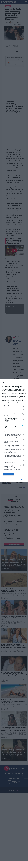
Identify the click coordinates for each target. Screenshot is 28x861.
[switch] (23, 409)
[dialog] (14, 430)
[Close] (25, 382)
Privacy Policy (22, 479)
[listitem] (14, 406)
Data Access (14, 479)
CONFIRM (8, 474)
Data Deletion (6, 479)
